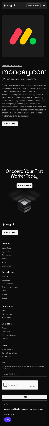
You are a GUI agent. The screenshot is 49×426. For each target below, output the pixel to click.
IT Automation (7, 284)
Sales (4, 291)
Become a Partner (9, 335)
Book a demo (10, 123)
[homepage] (9, 5)
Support (5, 298)
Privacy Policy (7, 349)
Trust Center (7, 356)
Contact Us (6, 332)
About (4, 328)
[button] (44, 5)
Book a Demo (33, 5)
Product (5, 294)
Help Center (6, 317)
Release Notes (7, 314)
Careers (5, 339)
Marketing (6, 280)
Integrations (6, 248)
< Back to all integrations (12, 66)
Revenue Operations (10, 287)
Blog (3, 310)
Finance (5, 276)
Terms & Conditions (9, 353)
